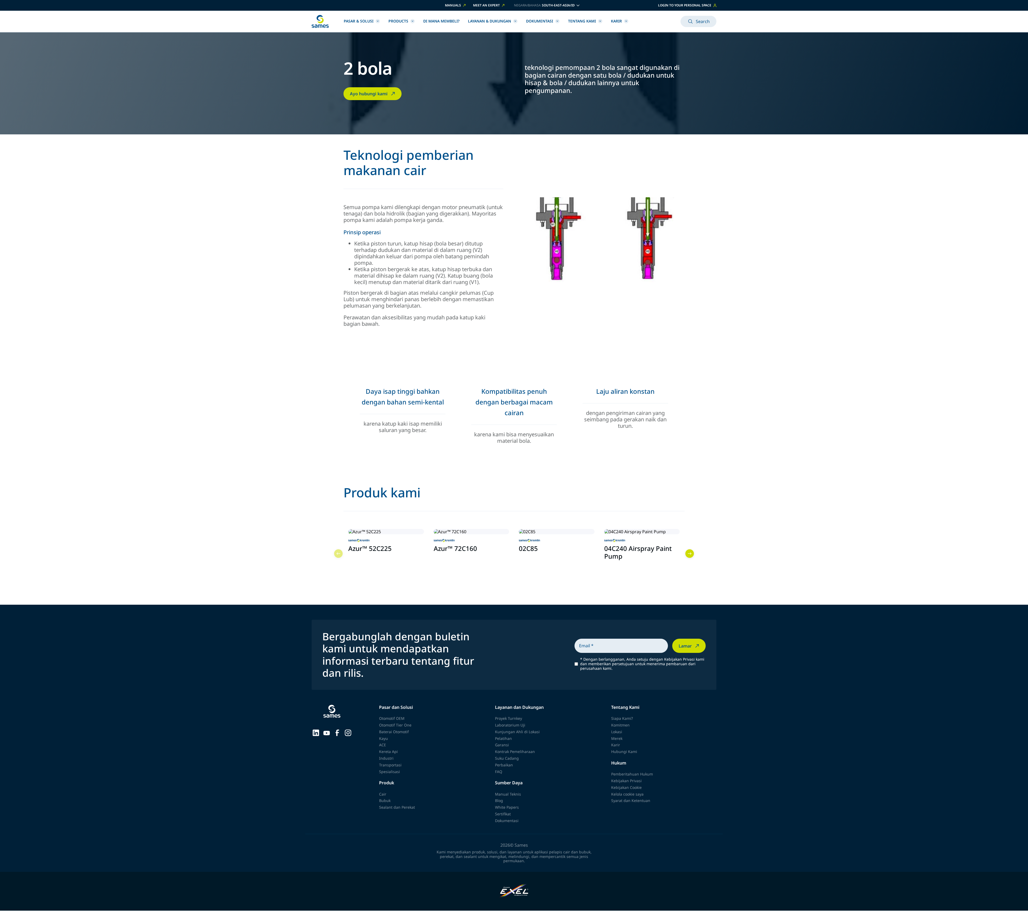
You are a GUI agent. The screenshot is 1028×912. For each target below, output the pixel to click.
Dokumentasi (539, 21)
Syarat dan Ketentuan (630, 800)
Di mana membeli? (441, 21)
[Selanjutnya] (689, 553)
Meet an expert (486, 5)
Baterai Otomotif (394, 731)
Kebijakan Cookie (626, 787)
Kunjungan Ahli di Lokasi (517, 731)
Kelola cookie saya (627, 794)
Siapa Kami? (622, 718)
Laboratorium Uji (510, 725)
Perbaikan (504, 764)
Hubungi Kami (624, 751)
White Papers (507, 807)
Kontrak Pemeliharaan (515, 751)
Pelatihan (503, 738)
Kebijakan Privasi (626, 780)
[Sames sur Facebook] (337, 732)
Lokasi (616, 731)
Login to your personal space (684, 5)
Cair (382, 794)
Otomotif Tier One (395, 725)
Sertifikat (503, 813)
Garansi (502, 744)
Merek (616, 738)
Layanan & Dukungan (489, 21)
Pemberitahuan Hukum (632, 774)
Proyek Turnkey (508, 718)
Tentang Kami (582, 21)
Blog (499, 800)
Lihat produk (365, 561)
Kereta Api (388, 751)
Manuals (453, 5)
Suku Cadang (507, 758)
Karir (616, 21)
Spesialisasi (389, 771)
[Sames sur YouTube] (326, 732)
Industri (386, 758)
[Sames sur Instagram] (348, 732)
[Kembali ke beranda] (320, 21)
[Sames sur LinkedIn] (316, 732)
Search (703, 21)
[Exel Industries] (514, 891)
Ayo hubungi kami (369, 94)
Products (398, 21)
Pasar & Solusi (358, 21)
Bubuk (385, 800)
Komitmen (620, 725)
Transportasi (390, 764)
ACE (382, 744)
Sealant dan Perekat (397, 807)
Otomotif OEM (392, 718)
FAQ (498, 771)
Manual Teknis (508, 794)
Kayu (383, 738)
